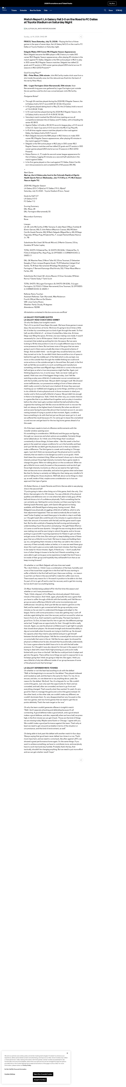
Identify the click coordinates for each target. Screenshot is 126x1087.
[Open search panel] (105, 10)
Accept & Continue (40, 1080)
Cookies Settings (10, 1074)
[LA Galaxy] (5, 10)
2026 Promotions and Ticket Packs (58, 3)
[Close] (67, 1053)
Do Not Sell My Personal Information (15, 1069)
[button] (51, 10)
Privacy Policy (27, 1065)
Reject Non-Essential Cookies (43, 1074)
